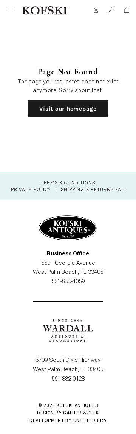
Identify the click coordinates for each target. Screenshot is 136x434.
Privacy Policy (31, 189)
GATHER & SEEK (81, 413)
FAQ (120, 189)
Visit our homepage (68, 108)
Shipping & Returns (87, 189)
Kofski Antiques (77, 405)
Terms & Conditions (68, 182)
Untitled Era (90, 420)
